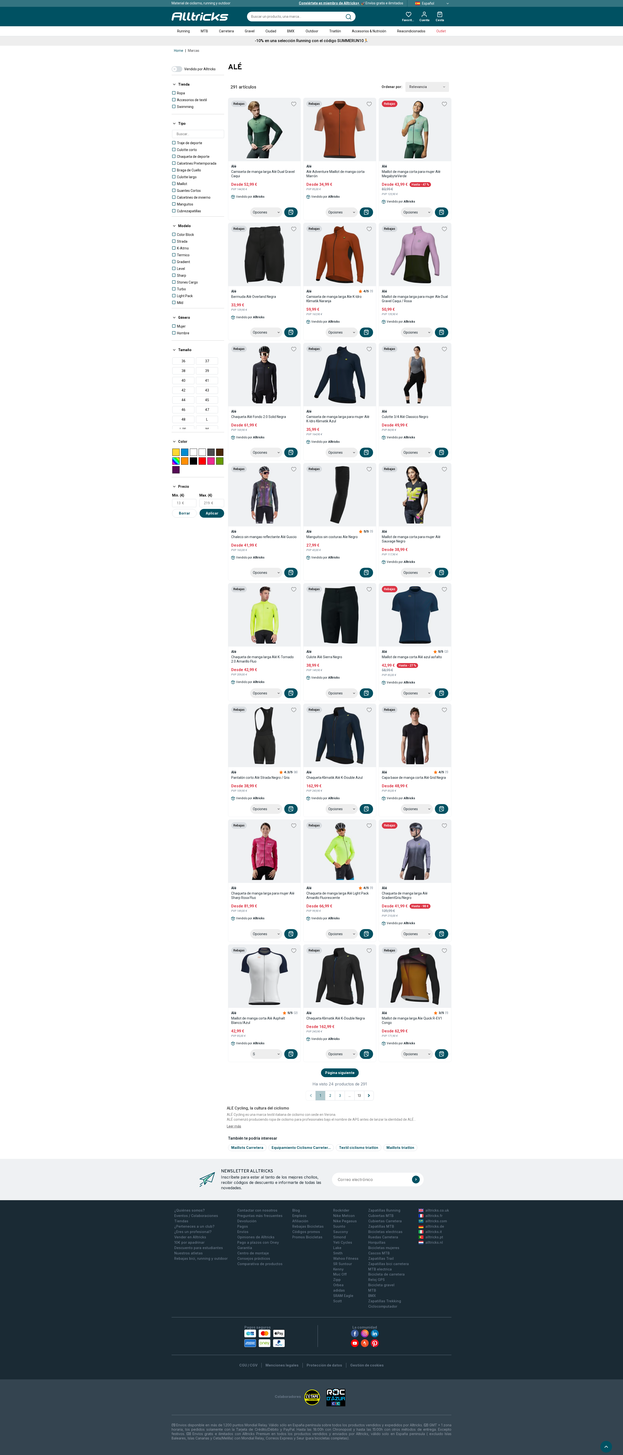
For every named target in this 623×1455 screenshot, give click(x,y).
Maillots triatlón (400, 1147)
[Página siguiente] (369, 1095)
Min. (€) (178, 495)
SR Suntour (342, 1264)
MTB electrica (380, 1269)
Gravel (250, 31)
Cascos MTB (379, 1253)
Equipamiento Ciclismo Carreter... (301, 1147)
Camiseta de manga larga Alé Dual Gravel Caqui (263, 174)
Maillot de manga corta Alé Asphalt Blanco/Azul (258, 1020)
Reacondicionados (411, 31)
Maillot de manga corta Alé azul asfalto (412, 657)
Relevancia (418, 87)
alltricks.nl (434, 1242)
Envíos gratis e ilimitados (351, 3)
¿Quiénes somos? (189, 1210)
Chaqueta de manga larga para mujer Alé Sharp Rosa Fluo (262, 895)
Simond (339, 1237)
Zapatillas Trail (381, 1258)
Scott (337, 1301)
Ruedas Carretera (383, 1237)
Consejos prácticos (253, 1258)
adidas (339, 1290)
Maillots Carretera (247, 1147)
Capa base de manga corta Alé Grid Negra (414, 778)
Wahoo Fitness (345, 1258)
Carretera (226, 31)
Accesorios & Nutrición (369, 31)
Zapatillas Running (384, 1210)
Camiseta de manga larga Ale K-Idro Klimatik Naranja (334, 299)
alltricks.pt (434, 1237)
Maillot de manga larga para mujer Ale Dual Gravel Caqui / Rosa (415, 299)
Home (178, 51)
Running (183, 31)
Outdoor (312, 31)
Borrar (184, 513)
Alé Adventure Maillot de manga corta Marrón (335, 174)
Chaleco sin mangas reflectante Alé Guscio (264, 537)
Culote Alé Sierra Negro (324, 657)
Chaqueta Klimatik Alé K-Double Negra (335, 1018)
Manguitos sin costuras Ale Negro (332, 537)
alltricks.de (434, 1226)
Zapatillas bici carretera (388, 1264)
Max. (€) (205, 495)
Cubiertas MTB (381, 1216)
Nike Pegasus (345, 1221)
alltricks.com (436, 1221)
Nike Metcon (344, 1216)
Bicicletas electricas (385, 1232)
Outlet (441, 31)
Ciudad (271, 31)
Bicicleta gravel (381, 1285)
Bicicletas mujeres (383, 1248)
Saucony (340, 1232)
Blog (296, 1210)
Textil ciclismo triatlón (358, 1147)
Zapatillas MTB (381, 1226)
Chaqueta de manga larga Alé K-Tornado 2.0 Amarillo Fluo (262, 659)
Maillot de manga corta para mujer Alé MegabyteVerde (411, 174)
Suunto (339, 1226)
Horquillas (376, 1242)
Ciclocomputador (382, 1306)
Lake (337, 1248)
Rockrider (341, 1210)
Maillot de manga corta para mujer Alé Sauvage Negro (411, 539)
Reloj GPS (376, 1280)
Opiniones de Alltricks (256, 1237)
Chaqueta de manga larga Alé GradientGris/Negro (405, 895)
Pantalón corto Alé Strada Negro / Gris (260, 778)
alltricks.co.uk (437, 1210)
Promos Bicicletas (307, 1237)
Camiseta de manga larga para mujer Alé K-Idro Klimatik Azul (337, 419)
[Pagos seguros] (264, 1338)
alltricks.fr (433, 1216)
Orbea (338, 1285)
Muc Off (340, 1274)
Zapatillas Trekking (384, 1301)
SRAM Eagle (343, 1296)
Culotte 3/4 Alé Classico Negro (405, 417)
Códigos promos (306, 1232)
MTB (204, 31)
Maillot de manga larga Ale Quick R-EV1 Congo (412, 1020)
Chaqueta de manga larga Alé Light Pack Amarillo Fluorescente (337, 895)
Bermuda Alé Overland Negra (253, 297)
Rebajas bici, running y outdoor (201, 1258)
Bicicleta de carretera (386, 1274)
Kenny (338, 1269)
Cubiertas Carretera (385, 1221)
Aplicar (212, 513)
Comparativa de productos (260, 1264)
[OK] (416, 1179)
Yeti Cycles (342, 1242)
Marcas (193, 51)
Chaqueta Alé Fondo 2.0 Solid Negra (258, 417)
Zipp (337, 1280)
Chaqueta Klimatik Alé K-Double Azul (334, 778)
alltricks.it (433, 1232)
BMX (290, 31)
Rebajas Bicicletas (308, 1226)
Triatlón (335, 31)
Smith (338, 1253)
